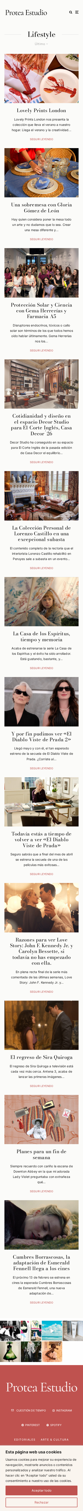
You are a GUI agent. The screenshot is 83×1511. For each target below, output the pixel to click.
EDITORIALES (25, 1439)
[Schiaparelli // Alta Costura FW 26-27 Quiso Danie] (52, 1351)
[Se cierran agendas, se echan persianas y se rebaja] (31, 1331)
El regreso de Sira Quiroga (41, 1057)
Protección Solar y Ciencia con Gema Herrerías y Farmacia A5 (41, 310)
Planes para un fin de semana (41, 1154)
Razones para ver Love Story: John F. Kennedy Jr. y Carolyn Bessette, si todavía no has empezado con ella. (41, 951)
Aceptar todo (41, 1490)
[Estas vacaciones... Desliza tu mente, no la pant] (52, 1331)
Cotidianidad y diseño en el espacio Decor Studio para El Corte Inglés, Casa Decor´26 (41, 424)
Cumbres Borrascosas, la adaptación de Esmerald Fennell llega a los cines (41, 1262)
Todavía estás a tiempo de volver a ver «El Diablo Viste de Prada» (42, 839)
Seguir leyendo (41, 139)
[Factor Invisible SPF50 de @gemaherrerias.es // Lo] (73, 1331)
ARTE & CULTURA (55, 1439)
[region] (41, 1478)
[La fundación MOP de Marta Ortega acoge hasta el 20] (10, 1351)
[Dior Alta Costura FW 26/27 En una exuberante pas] (31, 1351)
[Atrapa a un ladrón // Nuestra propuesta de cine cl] (10, 1331)
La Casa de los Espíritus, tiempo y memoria (41, 636)
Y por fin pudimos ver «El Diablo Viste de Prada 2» (41, 737)
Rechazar (41, 1502)
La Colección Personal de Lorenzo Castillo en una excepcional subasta (41, 533)
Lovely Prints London (41, 110)
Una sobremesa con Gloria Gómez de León (41, 207)
